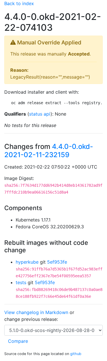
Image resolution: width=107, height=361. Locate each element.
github (75, 354)
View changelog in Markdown (36, 312)
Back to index (19, 3)
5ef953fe (57, 262)
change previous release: (31, 319)
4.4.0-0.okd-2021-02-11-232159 (48, 150)
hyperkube (27, 262)
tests (21, 282)
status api (40, 114)
